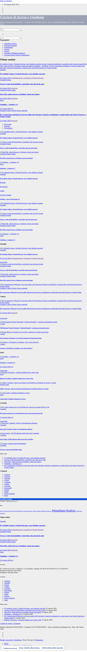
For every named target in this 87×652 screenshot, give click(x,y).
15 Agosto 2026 (5, 417)
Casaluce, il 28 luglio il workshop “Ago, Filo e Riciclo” (16, 348)
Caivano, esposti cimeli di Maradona (11, 449)
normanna (2, 513)
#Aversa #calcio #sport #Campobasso (16, 55)
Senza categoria (22, 110)
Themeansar (39, 640)
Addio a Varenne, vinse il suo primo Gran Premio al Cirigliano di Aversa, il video (24, 389)
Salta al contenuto (6, 1)
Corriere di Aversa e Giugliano (22, 17)
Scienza (6, 596)
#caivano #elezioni (10, 45)
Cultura (9, 110)
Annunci (7, 475)
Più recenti (7, 124)
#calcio (6, 51)
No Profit (3, 182)
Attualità (3, 70)
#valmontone (8, 47)
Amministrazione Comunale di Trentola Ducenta (27, 78)
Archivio (3, 195)
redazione (14, 88)
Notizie (8, 80)
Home (6, 643)
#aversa (6, 49)
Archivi (2, 501)
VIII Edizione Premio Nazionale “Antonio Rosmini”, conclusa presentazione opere (24, 328)
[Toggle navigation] (1, 28)
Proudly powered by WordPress (11, 640)
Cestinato (7, 482)
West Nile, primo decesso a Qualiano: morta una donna (19, 94)
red (12, 109)
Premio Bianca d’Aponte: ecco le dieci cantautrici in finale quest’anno (21, 338)
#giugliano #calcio (10, 44)
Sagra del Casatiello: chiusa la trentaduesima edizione (16, 429)
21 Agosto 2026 (5, 121)
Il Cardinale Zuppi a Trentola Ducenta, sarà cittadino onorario (22, 74)
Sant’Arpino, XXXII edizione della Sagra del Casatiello (16, 439)
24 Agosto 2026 (5, 88)
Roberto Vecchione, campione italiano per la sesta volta (16, 378)
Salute (13, 90)
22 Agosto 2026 (5, 109)
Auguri (6, 480)
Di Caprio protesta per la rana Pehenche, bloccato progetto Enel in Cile (21, 413)
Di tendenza (8, 128)
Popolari (7, 126)
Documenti (3, 187)
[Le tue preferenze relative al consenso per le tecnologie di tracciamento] (10, 648)
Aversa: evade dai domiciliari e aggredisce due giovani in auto (22, 84)
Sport (2, 100)
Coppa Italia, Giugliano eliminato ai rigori (13, 399)
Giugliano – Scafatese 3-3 (9, 104)
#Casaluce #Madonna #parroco (14, 53)
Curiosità (3, 409)
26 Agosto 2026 (5, 78)
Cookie (2, 191)
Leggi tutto (3, 262)
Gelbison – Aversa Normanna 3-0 (10, 199)
